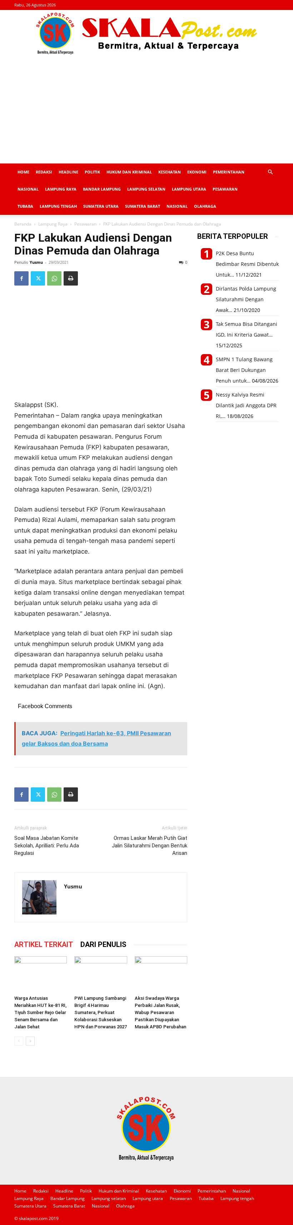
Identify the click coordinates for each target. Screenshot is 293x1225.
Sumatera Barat (142, 206)
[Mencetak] (71, 278)
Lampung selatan (146, 189)
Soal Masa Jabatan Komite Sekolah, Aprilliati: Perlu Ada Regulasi (46, 845)
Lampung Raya (60, 189)
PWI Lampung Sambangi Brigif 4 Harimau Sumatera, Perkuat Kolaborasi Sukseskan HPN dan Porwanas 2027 (100, 1012)
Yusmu (36, 262)
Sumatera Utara (101, 206)
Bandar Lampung (102, 189)
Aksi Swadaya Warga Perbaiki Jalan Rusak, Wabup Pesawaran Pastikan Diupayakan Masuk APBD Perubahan (160, 1012)
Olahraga (205, 206)
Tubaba (25, 206)
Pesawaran (225, 189)
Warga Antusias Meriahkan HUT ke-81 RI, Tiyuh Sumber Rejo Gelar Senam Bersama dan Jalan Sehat (40, 1012)
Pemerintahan (228, 172)
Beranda (22, 224)
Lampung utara (189, 189)
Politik (92, 172)
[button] (270, 172)
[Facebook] (21, 278)
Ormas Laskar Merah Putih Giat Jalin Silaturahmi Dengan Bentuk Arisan (149, 845)
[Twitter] (38, 278)
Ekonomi (197, 172)
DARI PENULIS (103, 944)
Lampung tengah (58, 206)
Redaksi (44, 172)
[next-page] (30, 1041)
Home (23, 172)
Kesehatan (169, 172)
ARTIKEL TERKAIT (43, 944)
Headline (68, 172)
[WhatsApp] (54, 278)
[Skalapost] (146, 33)
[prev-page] (18, 1041)
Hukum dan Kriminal (129, 172)
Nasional (28, 189)
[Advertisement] (146, 110)
